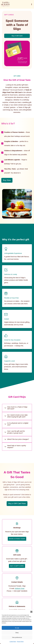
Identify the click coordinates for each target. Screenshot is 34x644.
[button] (31, 612)
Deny (17, 632)
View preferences (17, 637)
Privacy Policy (20, 641)
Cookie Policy (13, 641)
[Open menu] (31, 4)
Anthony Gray (19, 588)
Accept (17, 628)
